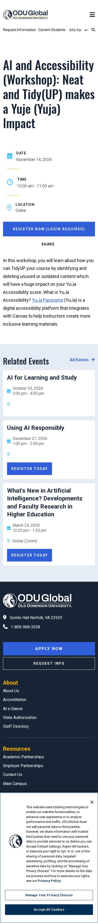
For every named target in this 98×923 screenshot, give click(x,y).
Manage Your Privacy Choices (49, 895)
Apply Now (49, 648)
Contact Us (12, 774)
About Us (11, 690)
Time (22, 179)
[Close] (91, 802)
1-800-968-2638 (25, 627)
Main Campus (15, 783)
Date (21, 153)
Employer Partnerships (23, 765)
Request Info (49, 663)
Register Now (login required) (49, 229)
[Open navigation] (92, 15)
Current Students (52, 30)
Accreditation (14, 699)
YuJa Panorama (47, 300)
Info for (76, 30)
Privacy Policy (49, 881)
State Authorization (19, 717)
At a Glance (13, 708)
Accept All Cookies (49, 909)
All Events (79, 359)
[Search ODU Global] (93, 30)
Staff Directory (16, 726)
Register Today (29, 469)
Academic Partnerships (23, 756)
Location (25, 205)
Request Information (19, 30)
